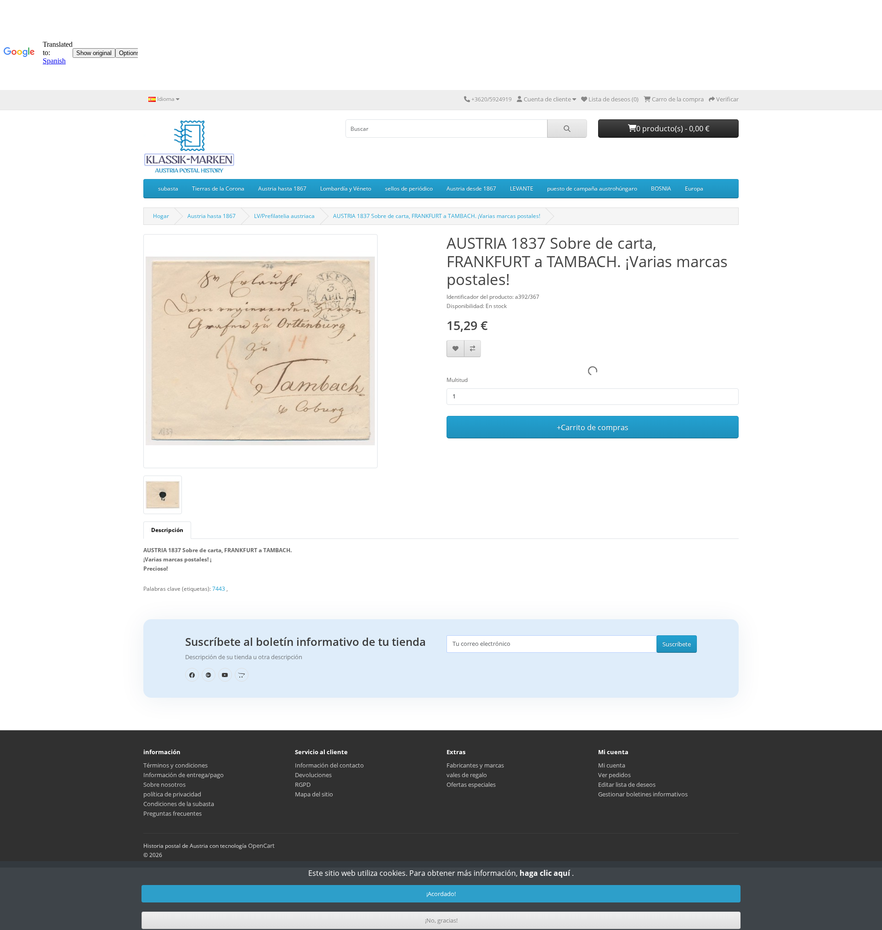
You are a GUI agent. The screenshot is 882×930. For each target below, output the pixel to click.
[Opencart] (242, 675)
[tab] (167, 530)
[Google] (208, 675)
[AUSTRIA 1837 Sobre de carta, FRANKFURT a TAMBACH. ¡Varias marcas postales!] (260, 354)
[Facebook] (192, 675)
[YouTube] (225, 675)
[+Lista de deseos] (455, 348)
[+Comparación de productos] (472, 348)
